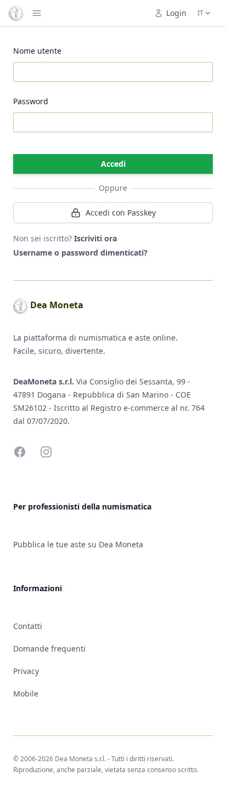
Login (176, 13)
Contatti (27, 626)
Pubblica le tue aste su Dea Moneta (78, 544)
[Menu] (37, 13)
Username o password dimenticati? (80, 252)
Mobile (25, 693)
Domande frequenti (49, 648)
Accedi (113, 163)
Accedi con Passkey (121, 212)
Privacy (26, 671)
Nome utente (37, 51)
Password (30, 101)
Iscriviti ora (95, 238)
